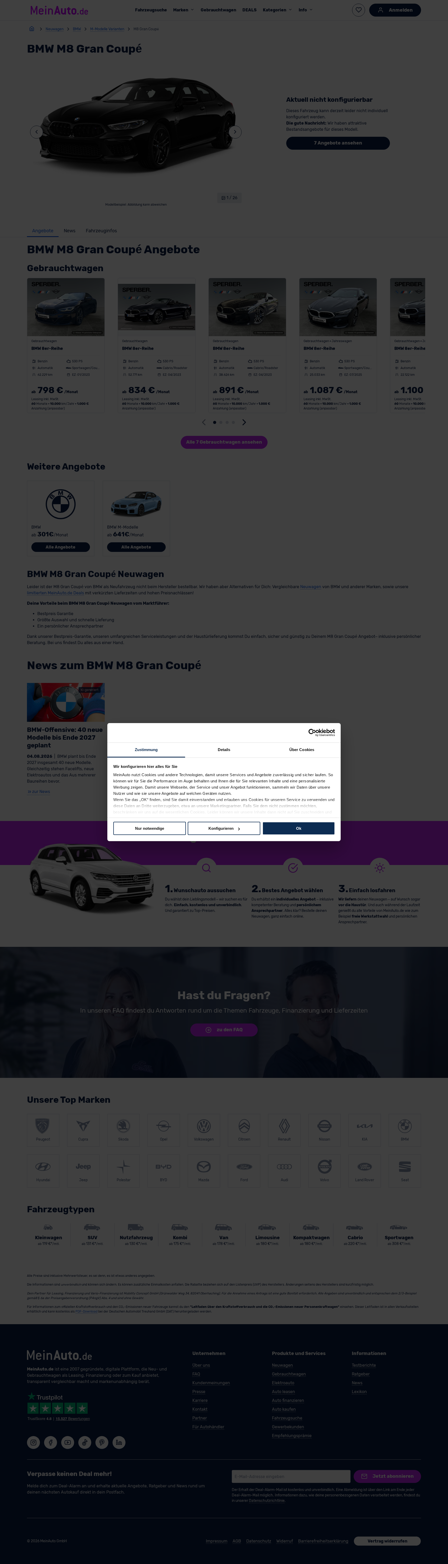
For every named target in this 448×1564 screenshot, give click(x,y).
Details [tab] (224, 749)
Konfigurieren (221, 828)
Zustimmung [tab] (146, 749)
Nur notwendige (149, 828)
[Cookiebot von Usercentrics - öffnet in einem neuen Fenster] (312, 733)
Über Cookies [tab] (301, 749)
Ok (298, 828)
